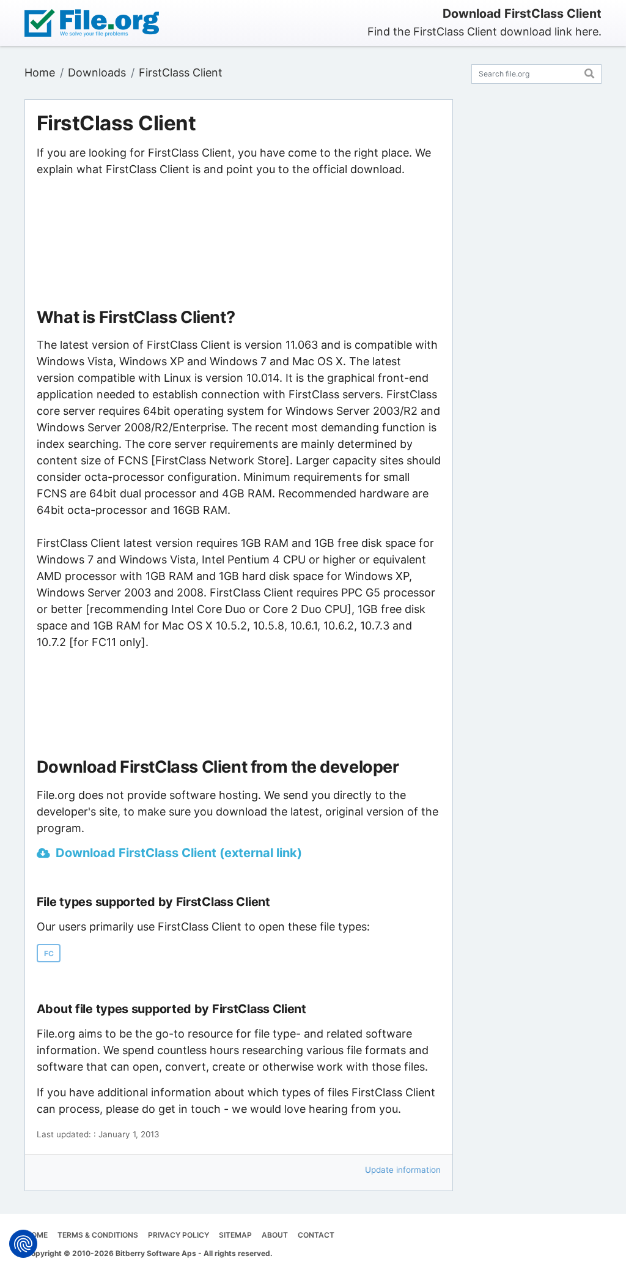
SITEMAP (235, 1234)
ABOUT (275, 1234)
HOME (37, 1234)
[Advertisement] (238, 243)
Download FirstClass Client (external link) (179, 852)
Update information (403, 1170)
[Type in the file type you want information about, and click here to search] (589, 72)
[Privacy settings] (23, 1244)
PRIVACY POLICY (178, 1234)
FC (49, 953)
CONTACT (316, 1234)
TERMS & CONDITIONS (97, 1234)
